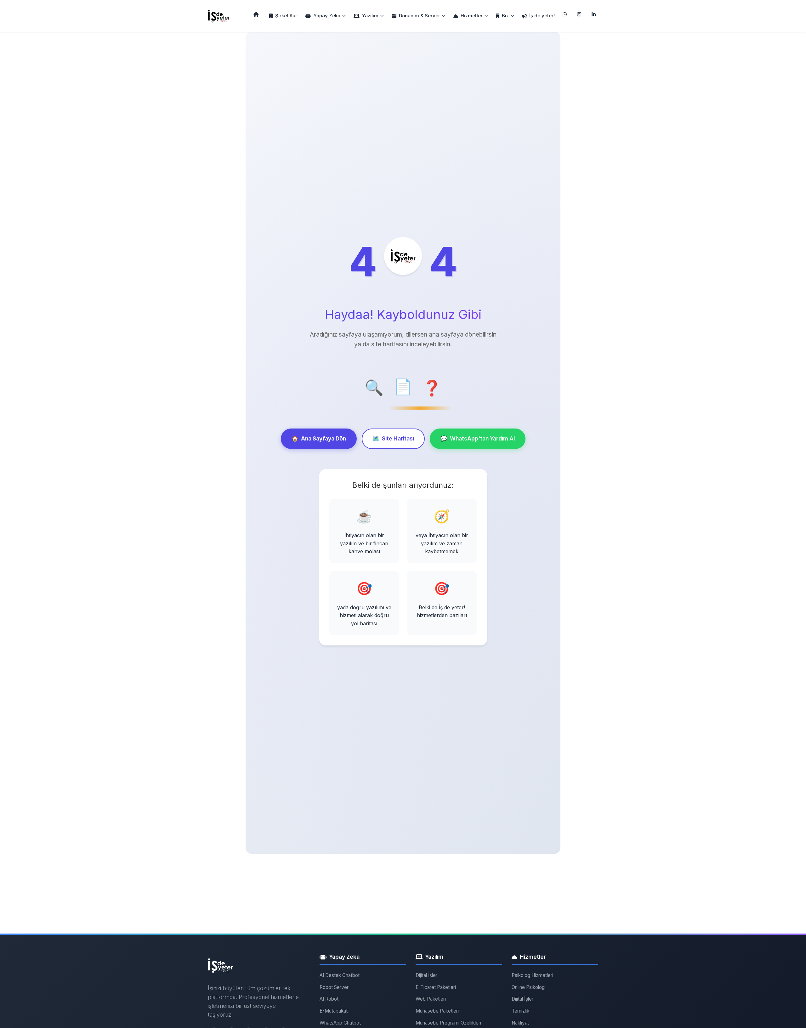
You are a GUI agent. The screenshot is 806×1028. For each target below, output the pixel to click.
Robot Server (334, 987)
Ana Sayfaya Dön (319, 438)
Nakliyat (520, 1023)
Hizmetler (472, 16)
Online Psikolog (528, 987)
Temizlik (520, 1011)
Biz (505, 16)
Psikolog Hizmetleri (532, 975)
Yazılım (370, 16)
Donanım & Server (419, 16)
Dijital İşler (426, 975)
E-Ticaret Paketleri (436, 987)
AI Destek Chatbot (340, 975)
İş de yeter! (542, 16)
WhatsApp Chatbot (340, 1023)
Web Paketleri (431, 999)
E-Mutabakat (334, 1011)
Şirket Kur (286, 16)
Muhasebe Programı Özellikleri (448, 1023)
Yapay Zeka (327, 16)
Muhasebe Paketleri (437, 1011)
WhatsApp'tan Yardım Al (477, 438)
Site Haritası (393, 438)
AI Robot (329, 999)
